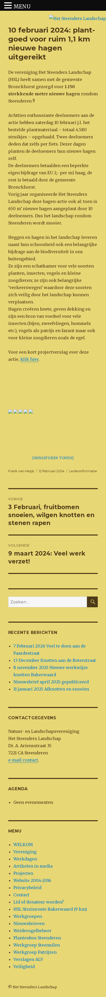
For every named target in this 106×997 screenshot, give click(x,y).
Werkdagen (25, 858)
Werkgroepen (27, 916)
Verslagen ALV (28, 959)
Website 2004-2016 (32, 880)
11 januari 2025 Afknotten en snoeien (51, 689)
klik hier (29, 359)
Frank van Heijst (21, 471)
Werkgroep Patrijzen (35, 952)
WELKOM (23, 844)
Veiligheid (24, 966)
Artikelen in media (32, 866)
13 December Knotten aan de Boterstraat (54, 660)
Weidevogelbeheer (32, 930)
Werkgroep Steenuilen (36, 945)
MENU (22, 6)
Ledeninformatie (83, 471)
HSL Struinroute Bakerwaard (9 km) (50, 909)
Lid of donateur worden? (38, 902)
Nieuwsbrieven (29, 923)
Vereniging (25, 851)
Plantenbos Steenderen (37, 937)
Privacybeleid (27, 887)
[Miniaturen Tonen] (53, 458)
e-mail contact (23, 760)
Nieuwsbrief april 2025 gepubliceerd (51, 681)
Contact (21, 894)
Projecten (23, 873)
